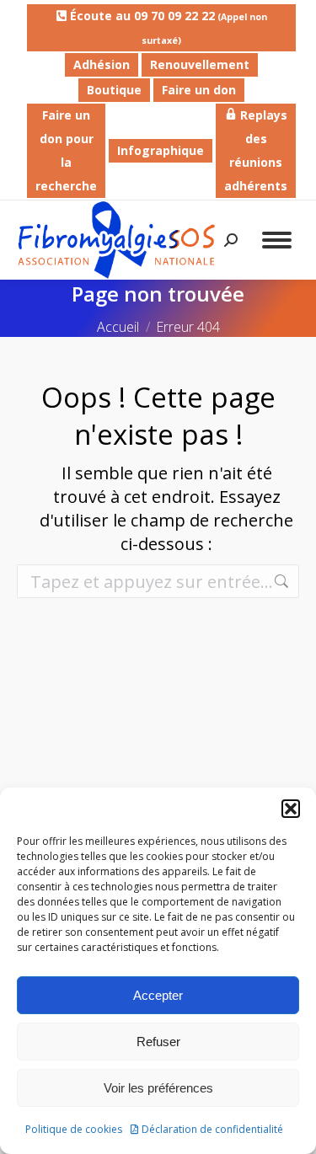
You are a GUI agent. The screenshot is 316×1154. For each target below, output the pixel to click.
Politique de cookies (73, 1129)
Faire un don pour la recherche (66, 150)
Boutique (114, 90)
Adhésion (101, 64)
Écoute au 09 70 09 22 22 (167, 27)
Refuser (158, 1041)
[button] (290, 808)
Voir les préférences (158, 1088)
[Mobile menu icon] (276, 240)
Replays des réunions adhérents (255, 150)
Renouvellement (199, 64)
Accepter (158, 995)
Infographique (160, 150)
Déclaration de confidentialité (212, 1129)
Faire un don (199, 90)
